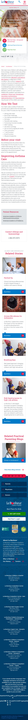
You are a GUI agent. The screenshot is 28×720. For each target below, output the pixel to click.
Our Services (9, 66)
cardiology (4, 94)
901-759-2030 (14, 634)
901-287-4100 (14, 611)
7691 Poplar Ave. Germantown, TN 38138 (14, 621)
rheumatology (19, 98)
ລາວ (12, 701)
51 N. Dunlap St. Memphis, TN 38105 (14, 588)
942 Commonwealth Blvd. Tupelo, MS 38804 (14, 667)
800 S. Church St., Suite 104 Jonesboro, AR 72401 (14, 655)
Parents (7, 484)
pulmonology (12, 96)
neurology (4, 96)
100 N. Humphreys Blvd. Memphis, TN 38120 (14, 598)
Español (2, 695)
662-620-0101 (14, 670)
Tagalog (22, 701)
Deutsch (25, 695)
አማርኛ (7, 695)
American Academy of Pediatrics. (13, 220)
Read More (7, 292)
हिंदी (5, 701)
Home (2, 66)
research (18, 81)
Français (20, 695)
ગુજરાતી (2, 701)
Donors (7, 495)
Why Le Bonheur (8, 559)
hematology (19, 94)
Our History (7, 561)
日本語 (7, 702)
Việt (26, 701)
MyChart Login (14, 519)
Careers (18, 561)
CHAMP (11, 176)
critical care (11, 94)
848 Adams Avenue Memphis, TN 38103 (14, 577)
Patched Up (8, 278)
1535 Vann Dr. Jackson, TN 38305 (14, 643)
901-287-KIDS (14, 514)
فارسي (15, 695)
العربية (10, 695)
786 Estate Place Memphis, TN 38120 (14, 609)
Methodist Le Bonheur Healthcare (13, 554)
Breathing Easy (10, 360)
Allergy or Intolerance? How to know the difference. (14, 460)
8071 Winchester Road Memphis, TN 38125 (14, 631)
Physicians (8, 489)
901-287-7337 (14, 601)
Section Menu (13, 7)
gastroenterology (6, 98)
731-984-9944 (14, 646)
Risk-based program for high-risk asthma (13, 399)
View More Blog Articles (12, 469)
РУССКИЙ (16, 701)
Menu (24, 3)
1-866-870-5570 (14, 623)
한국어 (10, 702)
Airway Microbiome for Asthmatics (13, 317)
